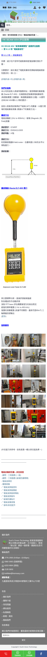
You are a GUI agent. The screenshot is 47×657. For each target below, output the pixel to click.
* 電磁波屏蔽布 (8, 496)
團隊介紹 (7, 601)
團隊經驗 (6, 484)
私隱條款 (7, 612)
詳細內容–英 (19, 79)
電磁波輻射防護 (29, 35)
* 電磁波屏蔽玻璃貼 (10, 493)
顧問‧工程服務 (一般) (11, 475)
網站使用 (7, 608)
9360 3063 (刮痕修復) (13, 562)
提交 (23, 640)
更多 (4, 316)
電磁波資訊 (7, 481)
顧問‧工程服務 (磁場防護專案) (15, 478)
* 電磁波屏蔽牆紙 (9, 490)
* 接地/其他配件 (8, 505)
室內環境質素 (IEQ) (15, 35)
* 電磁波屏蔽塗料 (9, 487)
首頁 (4, 35)
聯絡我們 (7, 620)
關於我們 (7, 597)
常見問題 (7, 604)
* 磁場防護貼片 (8, 499)
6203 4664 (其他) (12, 565)
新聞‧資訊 (8, 616)
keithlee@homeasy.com (14, 573)
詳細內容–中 (7, 79)
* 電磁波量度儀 (8, 502)
